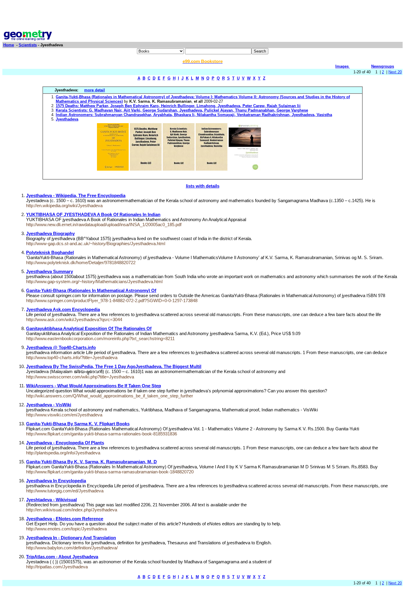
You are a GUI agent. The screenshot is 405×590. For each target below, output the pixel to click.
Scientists (28, 45)
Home (8, 45)
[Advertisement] (202, 15)
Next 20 (395, 72)
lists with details (202, 185)
